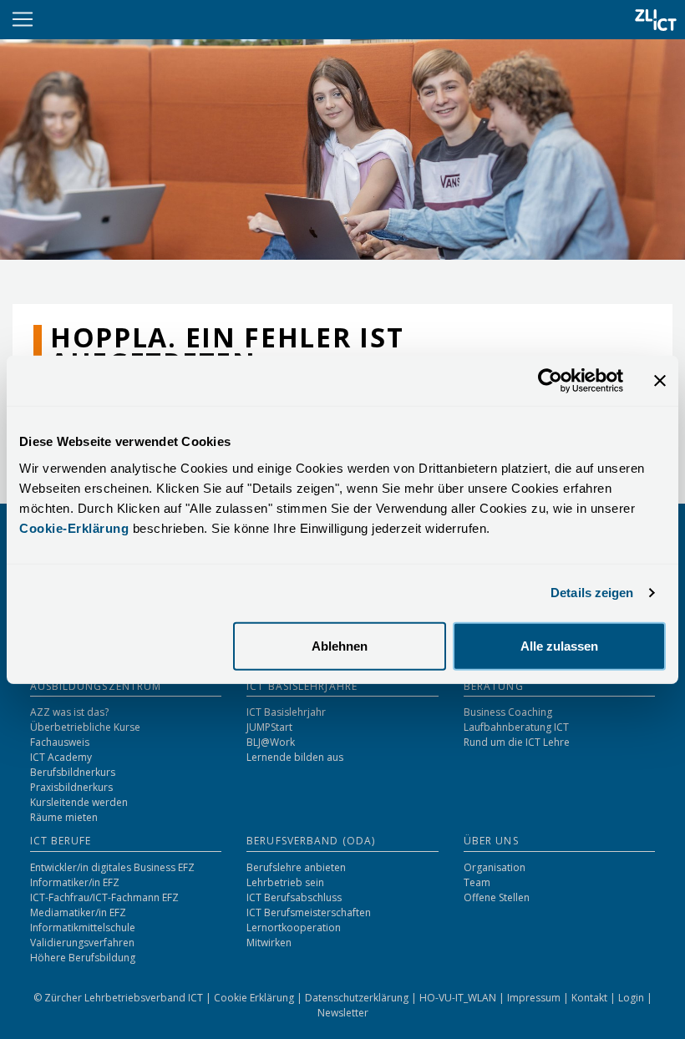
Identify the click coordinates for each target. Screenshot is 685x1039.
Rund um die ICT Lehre (517, 742)
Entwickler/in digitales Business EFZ (112, 867)
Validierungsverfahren (82, 942)
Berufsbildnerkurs (72, 772)
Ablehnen (340, 645)
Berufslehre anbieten (296, 867)
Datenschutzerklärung (358, 998)
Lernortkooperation (293, 927)
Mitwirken (269, 942)
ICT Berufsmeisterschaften (308, 912)
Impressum (535, 998)
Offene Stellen (497, 897)
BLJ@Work (270, 742)
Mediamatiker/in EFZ (78, 912)
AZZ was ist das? (69, 712)
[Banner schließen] (660, 381)
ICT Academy (61, 757)
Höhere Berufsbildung (82, 957)
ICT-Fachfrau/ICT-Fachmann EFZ (104, 897)
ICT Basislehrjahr (286, 712)
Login (632, 998)
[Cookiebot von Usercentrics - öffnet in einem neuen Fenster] (550, 380)
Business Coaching (508, 712)
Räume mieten (64, 817)
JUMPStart (269, 727)
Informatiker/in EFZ (74, 882)
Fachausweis (59, 742)
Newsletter (342, 1013)
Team (477, 882)
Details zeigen (592, 592)
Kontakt (590, 998)
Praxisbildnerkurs (71, 787)
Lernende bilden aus (294, 757)
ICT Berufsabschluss (294, 897)
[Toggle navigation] (22, 19)
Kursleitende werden (79, 802)
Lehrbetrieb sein (285, 882)
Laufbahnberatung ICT (516, 727)
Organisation (494, 867)
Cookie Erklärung (255, 998)
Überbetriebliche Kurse (85, 727)
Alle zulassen (559, 645)
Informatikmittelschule (82, 927)
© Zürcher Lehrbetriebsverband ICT (119, 998)
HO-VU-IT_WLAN (459, 998)
